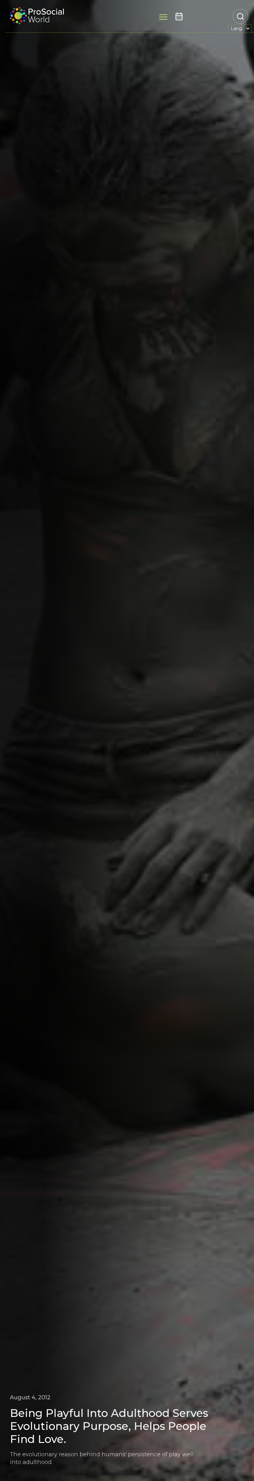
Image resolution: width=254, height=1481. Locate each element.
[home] (37, 16)
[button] (240, 28)
